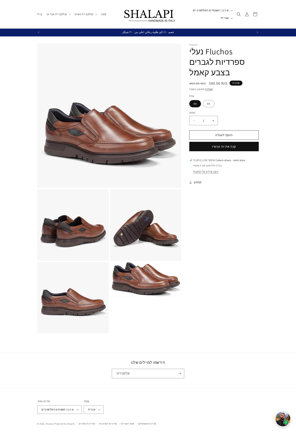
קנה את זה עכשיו (224, 146)
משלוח (209, 89)
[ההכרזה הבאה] (257, 32)
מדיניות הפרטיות (108, 423)
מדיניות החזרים (87, 423)
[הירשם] (179, 373)
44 (195, 104)
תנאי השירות (127, 423)
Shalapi (50, 423)
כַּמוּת (192, 112)
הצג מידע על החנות (205, 171)
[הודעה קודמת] (38, 32)
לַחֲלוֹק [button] (198, 182)
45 (208, 104)
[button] (58, 14)
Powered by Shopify (64, 423)
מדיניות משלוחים (147, 423)
